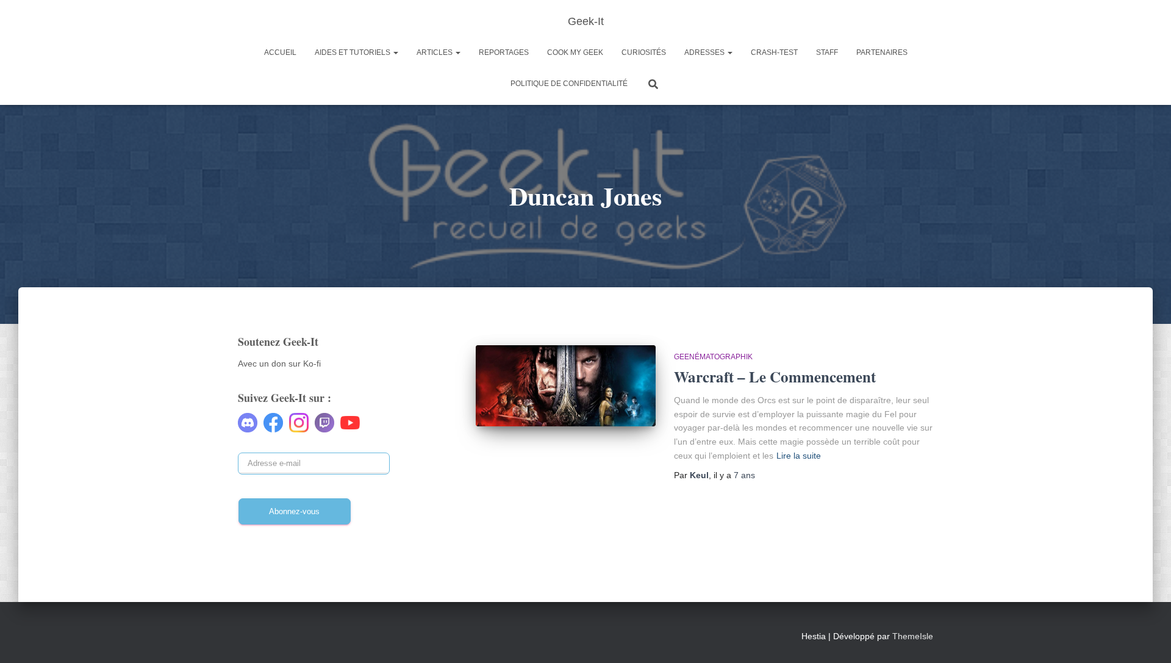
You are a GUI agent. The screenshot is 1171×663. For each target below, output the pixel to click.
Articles (435, 52)
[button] (395, 52)
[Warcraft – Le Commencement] (566, 385)
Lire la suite (798, 456)
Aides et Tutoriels (353, 52)
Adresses (705, 52)
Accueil (280, 52)
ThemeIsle (912, 636)
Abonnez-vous (294, 511)
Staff (827, 52)
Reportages (504, 52)
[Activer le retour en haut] (1146, 638)
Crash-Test (774, 52)
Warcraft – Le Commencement (775, 376)
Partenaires (882, 52)
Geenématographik (713, 357)
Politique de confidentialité (569, 83)
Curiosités (643, 52)
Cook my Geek (575, 52)
